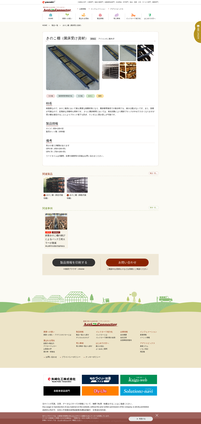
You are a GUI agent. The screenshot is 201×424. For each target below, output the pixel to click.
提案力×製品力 (49, 343)
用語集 (142, 352)
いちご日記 (144, 349)
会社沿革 (123, 337)
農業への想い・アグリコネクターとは (57, 335)
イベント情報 (145, 337)
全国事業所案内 (126, 340)
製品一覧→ (153, 173)
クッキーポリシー (92, 357)
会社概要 (123, 335)
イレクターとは (101, 335)
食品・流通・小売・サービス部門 (140, 2)
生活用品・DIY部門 (122, 2)
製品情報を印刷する (73, 262)
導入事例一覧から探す (84, 346)
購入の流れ (100, 346)
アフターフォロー (50, 346)
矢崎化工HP (82, 2)
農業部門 (155, 2)
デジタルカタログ (82, 337)
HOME (50, 18)
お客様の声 (48, 349)
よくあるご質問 (101, 349)
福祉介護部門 (99, 2)
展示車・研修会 (49, 352)
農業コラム (144, 346)
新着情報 (143, 335)
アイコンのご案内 (105, 39)
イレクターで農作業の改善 (105, 337)
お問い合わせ (127, 262)
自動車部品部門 (109, 2)
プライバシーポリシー (71, 357)
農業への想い (67, 18)
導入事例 (117, 18)
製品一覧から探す (82, 335)
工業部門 (90, 2)
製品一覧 (55, 25)
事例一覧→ (153, 207)
